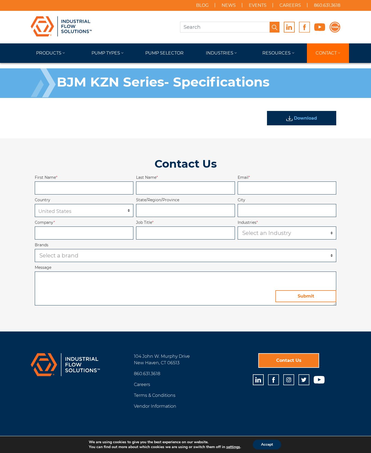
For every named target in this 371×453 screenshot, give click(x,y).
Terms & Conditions (154, 395)
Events (257, 5)
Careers (290, 5)
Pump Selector (164, 53)
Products (48, 53)
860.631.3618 (327, 5)
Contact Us (288, 360)
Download (305, 118)
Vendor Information (155, 406)
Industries (219, 53)
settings (233, 447)
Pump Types (106, 53)
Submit (306, 296)
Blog (202, 5)
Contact (326, 53)
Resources (276, 53)
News (229, 5)
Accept (267, 444)
